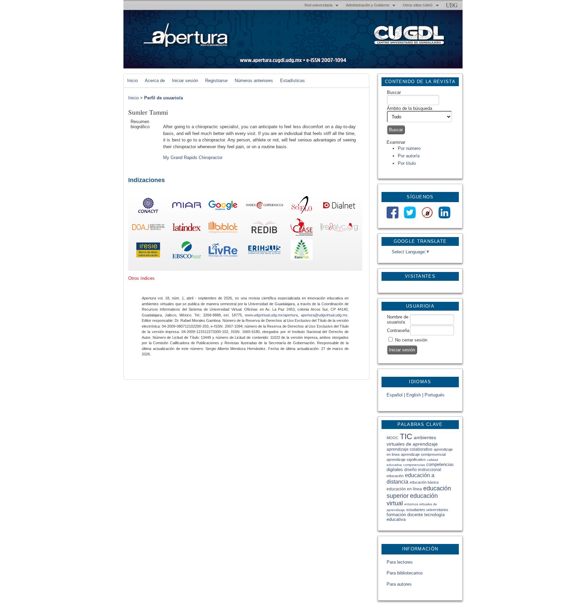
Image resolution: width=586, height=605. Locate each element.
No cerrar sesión (411, 340)
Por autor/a (408, 155)
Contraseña (398, 330)
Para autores (399, 584)
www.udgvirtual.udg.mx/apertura (271, 315)
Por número (409, 148)
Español (395, 394)
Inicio (132, 80)
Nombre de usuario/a (397, 319)
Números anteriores (254, 80)
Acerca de (155, 80)
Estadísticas (292, 80)
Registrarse (216, 80)
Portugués (435, 394)
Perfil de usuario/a (163, 97)
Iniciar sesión (185, 80)
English (413, 394)
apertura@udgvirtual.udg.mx (324, 315)
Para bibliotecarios (405, 572)
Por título (407, 163)
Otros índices (141, 278)
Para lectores (400, 562)
